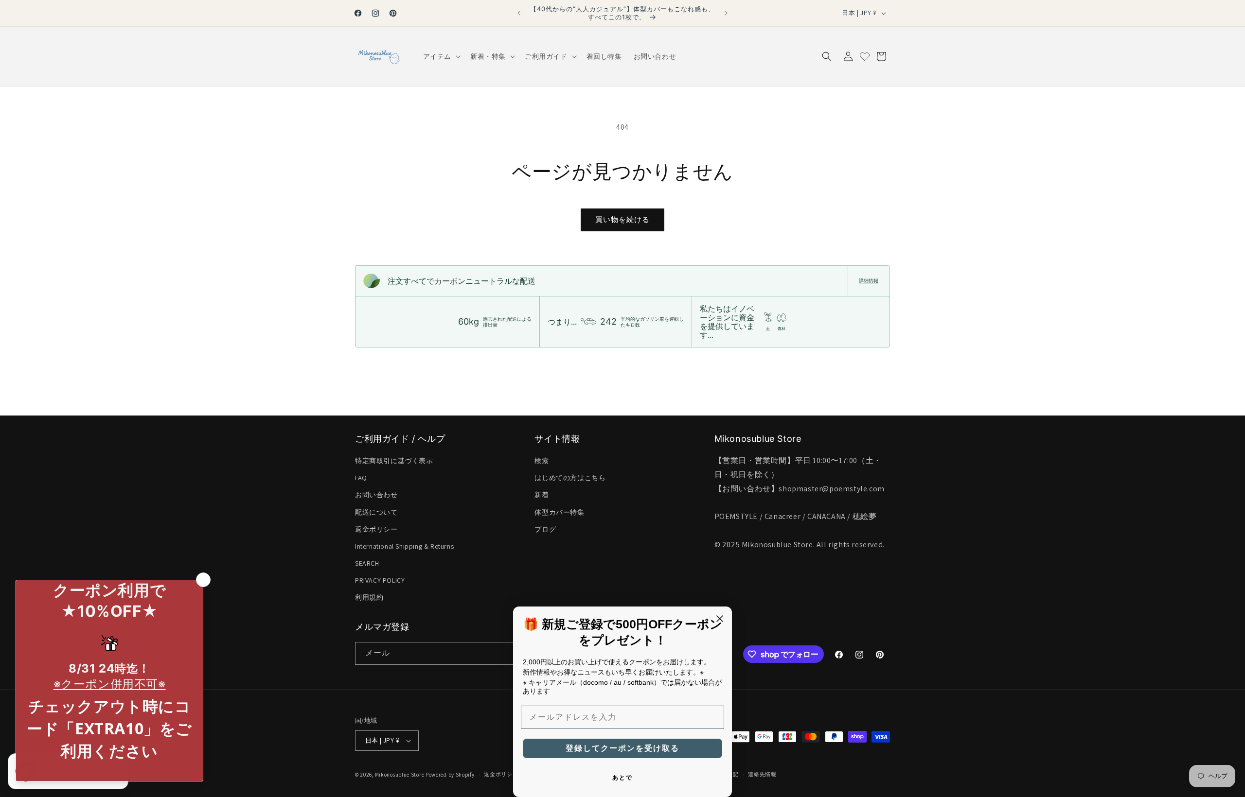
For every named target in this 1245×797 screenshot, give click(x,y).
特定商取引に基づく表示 (394, 460)
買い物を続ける (622, 219)
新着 (541, 494)
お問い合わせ (376, 494)
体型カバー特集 (559, 512)
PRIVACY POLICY (380, 580)
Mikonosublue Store (400, 774)
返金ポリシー (376, 529)
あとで (622, 777)
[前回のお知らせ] (519, 13)
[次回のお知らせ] (726, 13)
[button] (440, 56)
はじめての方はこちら (569, 477)
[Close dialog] (719, 618)
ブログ (545, 529)
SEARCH (367, 563)
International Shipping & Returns (404, 546)
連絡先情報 (762, 774)
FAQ (361, 477)
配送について (376, 512)
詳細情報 (868, 280)
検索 (541, 460)
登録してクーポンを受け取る (622, 748)
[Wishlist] (865, 56)
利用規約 (369, 597)
